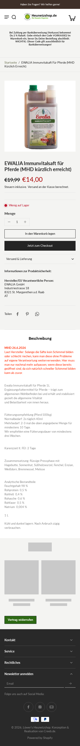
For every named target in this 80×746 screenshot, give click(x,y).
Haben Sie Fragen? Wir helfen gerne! (40, 4)
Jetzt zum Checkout (40, 245)
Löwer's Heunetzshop (36, 727)
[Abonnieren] (70, 684)
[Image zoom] (40, 116)
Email (10, 683)
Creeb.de (49, 731)
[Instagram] (40, 707)
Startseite (10, 62)
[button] (40, 233)
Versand (33, 187)
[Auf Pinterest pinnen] (27, 314)
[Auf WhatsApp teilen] (37, 314)
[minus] (9, 221)
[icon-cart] (71, 16)
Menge (10, 213)
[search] (14, 16)
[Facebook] (28, 707)
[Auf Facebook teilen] (17, 314)
